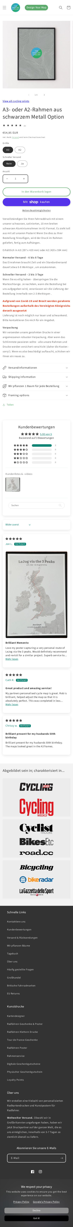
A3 (7, 150)
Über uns (12, 961)
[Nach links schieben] (29, 95)
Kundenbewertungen (19, 929)
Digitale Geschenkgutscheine (23, 1064)
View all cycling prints (16, 101)
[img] (13, 539)
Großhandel (14, 978)
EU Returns (13, 993)
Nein (9, 163)
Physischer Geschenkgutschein (25, 1072)
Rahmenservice (16, 1056)
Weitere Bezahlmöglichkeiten (36, 210)
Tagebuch (12, 953)
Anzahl (6, 171)
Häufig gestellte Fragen (20, 969)
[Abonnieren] (62, 1158)
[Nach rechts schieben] (44, 95)
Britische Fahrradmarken (21, 985)
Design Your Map (36, 7)
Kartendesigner (16, 1016)
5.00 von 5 (46, 434)
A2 (19, 150)
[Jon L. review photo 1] (36, 594)
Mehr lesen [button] (11, 659)
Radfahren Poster (17, 1048)
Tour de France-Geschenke (22, 1040)
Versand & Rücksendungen (22, 938)
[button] (4, 7)
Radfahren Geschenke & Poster (25, 1024)
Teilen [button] (10, 405)
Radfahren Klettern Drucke (22, 1032)
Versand (15, 137)
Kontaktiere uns (16, 921)
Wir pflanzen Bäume (18, 946)
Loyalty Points (15, 1080)
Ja (22, 163)
